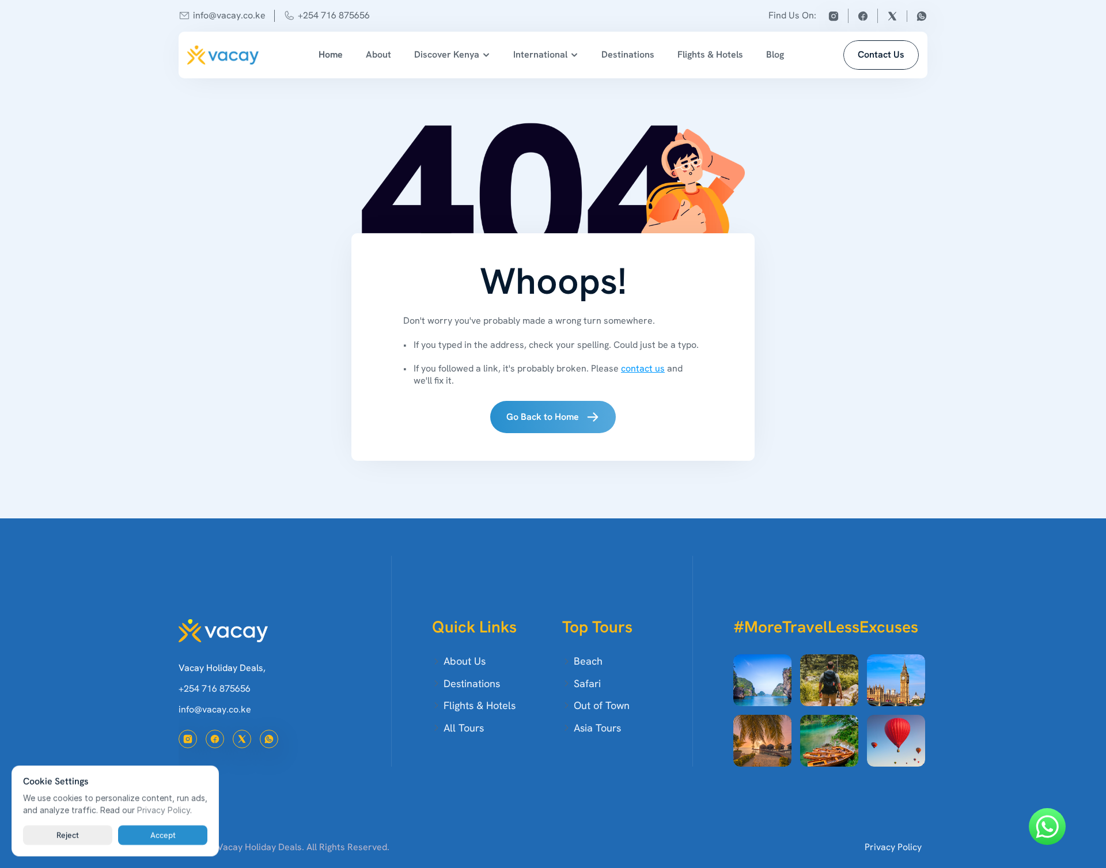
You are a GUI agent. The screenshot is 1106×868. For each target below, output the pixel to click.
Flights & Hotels (710, 54)
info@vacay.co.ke (229, 15)
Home (331, 54)
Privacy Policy (893, 847)
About (378, 54)
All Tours (464, 727)
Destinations (627, 54)
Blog (775, 54)
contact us (643, 368)
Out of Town (602, 705)
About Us (465, 661)
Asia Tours (597, 727)
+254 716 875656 (334, 15)
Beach (588, 661)
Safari (587, 683)
